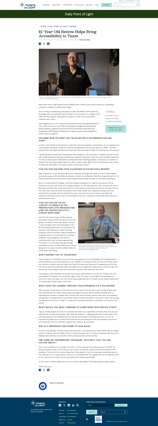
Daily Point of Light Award (52, 105)
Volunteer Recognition (113, 121)
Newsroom (62, 420)
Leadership (62, 416)
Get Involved (79, 5)
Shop (97, 5)
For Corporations (72, 413)
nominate (98, 105)
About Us (121, 1)
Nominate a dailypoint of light (115, 129)
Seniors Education (111, 118)
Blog (138, 1)
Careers (61, 423)
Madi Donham (85, 40)
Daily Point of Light (58, 26)
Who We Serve (68, 5)
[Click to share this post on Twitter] (44, 43)
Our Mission (46, 5)
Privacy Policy (71, 423)
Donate (106, 5)
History (61, 413)
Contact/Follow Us (130, 1)
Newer (73, 26)
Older (43, 26)
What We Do (56, 5)
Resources (89, 5)
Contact (69, 420)
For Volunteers (71, 416)
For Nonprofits (71, 410)
